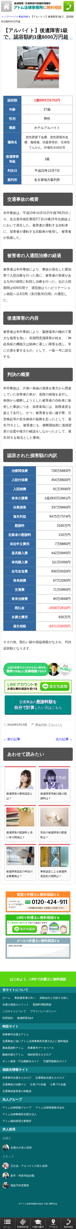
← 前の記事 (11, 739)
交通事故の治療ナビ (14, 1084)
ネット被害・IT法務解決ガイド (20, 1061)
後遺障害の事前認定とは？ (19, 796)
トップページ (8, 16)
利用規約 (7, 1017)
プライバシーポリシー (43, 1011)
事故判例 (23, 16)
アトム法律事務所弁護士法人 (19, 1114)
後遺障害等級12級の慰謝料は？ (53, 796)
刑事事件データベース (41, 1047)
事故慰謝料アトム (13, 1047)
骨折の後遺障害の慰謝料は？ (53, 835)
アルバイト (55, 724)
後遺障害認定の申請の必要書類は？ (19, 874)
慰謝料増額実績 (42, 1004)
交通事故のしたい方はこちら (38, 704)
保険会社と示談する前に (54, 997)
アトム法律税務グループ (16, 1107)
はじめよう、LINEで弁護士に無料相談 (38, 979)
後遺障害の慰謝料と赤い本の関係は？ (19, 835)
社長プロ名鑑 (38, 1084)
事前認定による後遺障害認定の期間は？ (53, 874)
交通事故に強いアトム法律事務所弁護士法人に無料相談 (35, 1041)
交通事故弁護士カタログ (49, 1077)
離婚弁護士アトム (13, 1054)
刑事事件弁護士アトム (15, 1034)
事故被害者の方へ (24, 997)
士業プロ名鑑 (58, 1084)
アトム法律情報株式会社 (49, 1107)
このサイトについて (14, 1011)
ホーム (6, 997)
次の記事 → (64, 739)
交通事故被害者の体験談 (16, 1091)
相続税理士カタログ (39, 1054)
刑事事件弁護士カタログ (16, 1077)
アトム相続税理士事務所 (16, 1121)
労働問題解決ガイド (55, 1061)
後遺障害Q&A (25, 1017)
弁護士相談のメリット (15, 1004)
